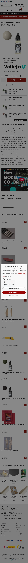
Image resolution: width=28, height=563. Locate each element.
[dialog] (14, 281)
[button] (14, 296)
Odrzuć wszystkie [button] (14, 288)
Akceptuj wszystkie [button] (14, 292)
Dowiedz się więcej (21, 273)
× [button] (25, 266)
